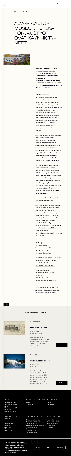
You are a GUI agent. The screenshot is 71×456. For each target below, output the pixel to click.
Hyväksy (37, 447)
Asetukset (60, 447)
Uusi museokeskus (42, 198)
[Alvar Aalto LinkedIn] (7, 304)
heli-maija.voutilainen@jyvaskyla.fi (46, 280)
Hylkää (48, 447)
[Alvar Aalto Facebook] (5, 304)
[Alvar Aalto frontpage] (5, 4)
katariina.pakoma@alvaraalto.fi (45, 265)
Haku (58, 4)
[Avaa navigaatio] (66, 3)
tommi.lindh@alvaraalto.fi (43, 253)
